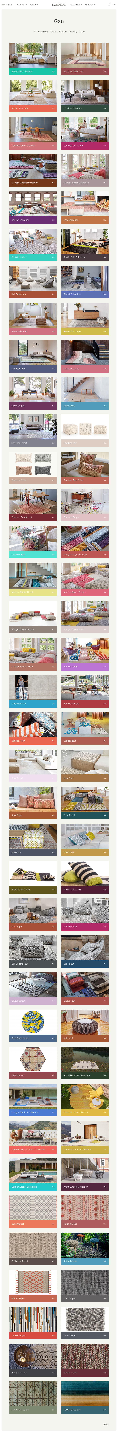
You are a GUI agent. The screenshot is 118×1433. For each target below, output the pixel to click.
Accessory (43, 31)
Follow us (89, 5)
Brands (33, 5)
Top (105, 1424)
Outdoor (63, 31)
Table (82, 31)
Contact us (76, 5)
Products (21, 5)
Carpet (54, 31)
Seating (73, 31)
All (35, 31)
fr (114, 5)
